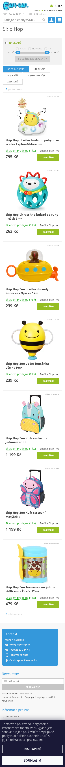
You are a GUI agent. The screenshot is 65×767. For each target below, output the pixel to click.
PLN (55, 10)
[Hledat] (44, 20)
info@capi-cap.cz (19, 644)
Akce (23, 48)
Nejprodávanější (36, 75)
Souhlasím (32, 760)
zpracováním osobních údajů (16, 697)
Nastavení (32, 749)
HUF (51, 10)
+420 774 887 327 (18, 655)
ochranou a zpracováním (26, 740)
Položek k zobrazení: (32, 58)
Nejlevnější (40, 69)
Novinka (37, 48)
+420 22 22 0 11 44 (19, 649)
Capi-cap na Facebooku (23, 660)
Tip (49, 48)
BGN (36, 10)
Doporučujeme (15, 69)
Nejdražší (12, 75)
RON (60, 10)
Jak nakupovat (11, 716)
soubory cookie (38, 724)
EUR (46, 10)
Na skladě (15, 42)
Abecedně (12, 81)
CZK (41, 10)
